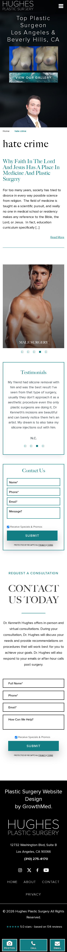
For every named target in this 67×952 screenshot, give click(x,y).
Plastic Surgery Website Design (33, 795)
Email (57, 948)
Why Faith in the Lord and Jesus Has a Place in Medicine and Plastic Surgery (31, 170)
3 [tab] (34, 352)
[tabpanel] (33, 306)
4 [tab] (40, 352)
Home (6, 131)
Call (34, 948)
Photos (9, 948)
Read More (57, 237)
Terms (50, 545)
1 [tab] (22, 352)
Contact (51, 882)
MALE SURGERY (33, 342)
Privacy (42, 545)
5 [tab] (46, 352)
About (30, 882)
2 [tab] (28, 352)
